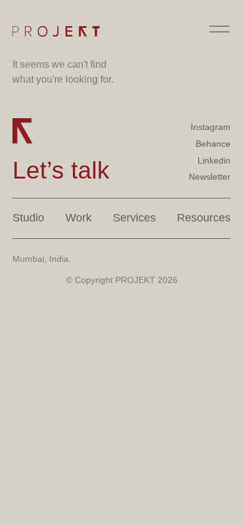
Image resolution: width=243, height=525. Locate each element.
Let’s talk (61, 170)
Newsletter (210, 177)
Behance (213, 144)
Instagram (211, 127)
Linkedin (214, 160)
